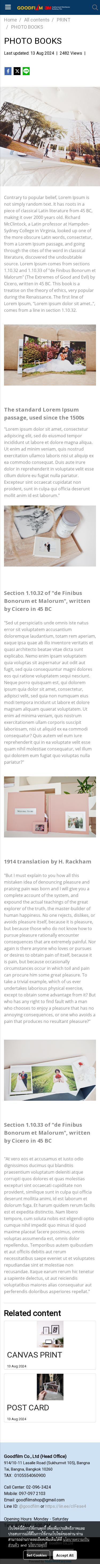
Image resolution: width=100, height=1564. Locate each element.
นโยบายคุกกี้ (37, 1545)
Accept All (65, 1555)
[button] (93, 7)
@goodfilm (29, 1506)
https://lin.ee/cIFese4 (65, 1506)
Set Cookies (37, 1555)
